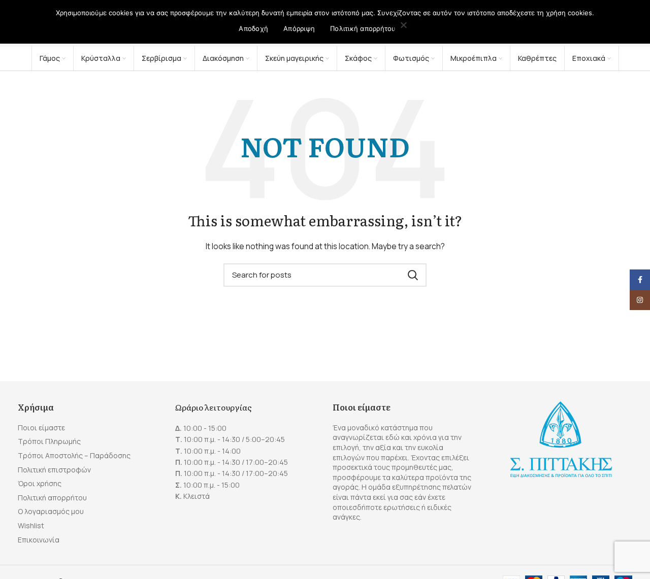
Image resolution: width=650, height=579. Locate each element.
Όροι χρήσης (39, 483)
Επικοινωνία (38, 539)
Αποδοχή (253, 28)
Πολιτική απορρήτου (52, 497)
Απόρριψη (299, 28)
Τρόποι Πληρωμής (49, 441)
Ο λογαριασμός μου (51, 511)
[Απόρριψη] (404, 26)
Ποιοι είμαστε (41, 427)
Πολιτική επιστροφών (54, 469)
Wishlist (31, 525)
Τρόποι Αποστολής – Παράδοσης (74, 455)
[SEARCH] (413, 275)
